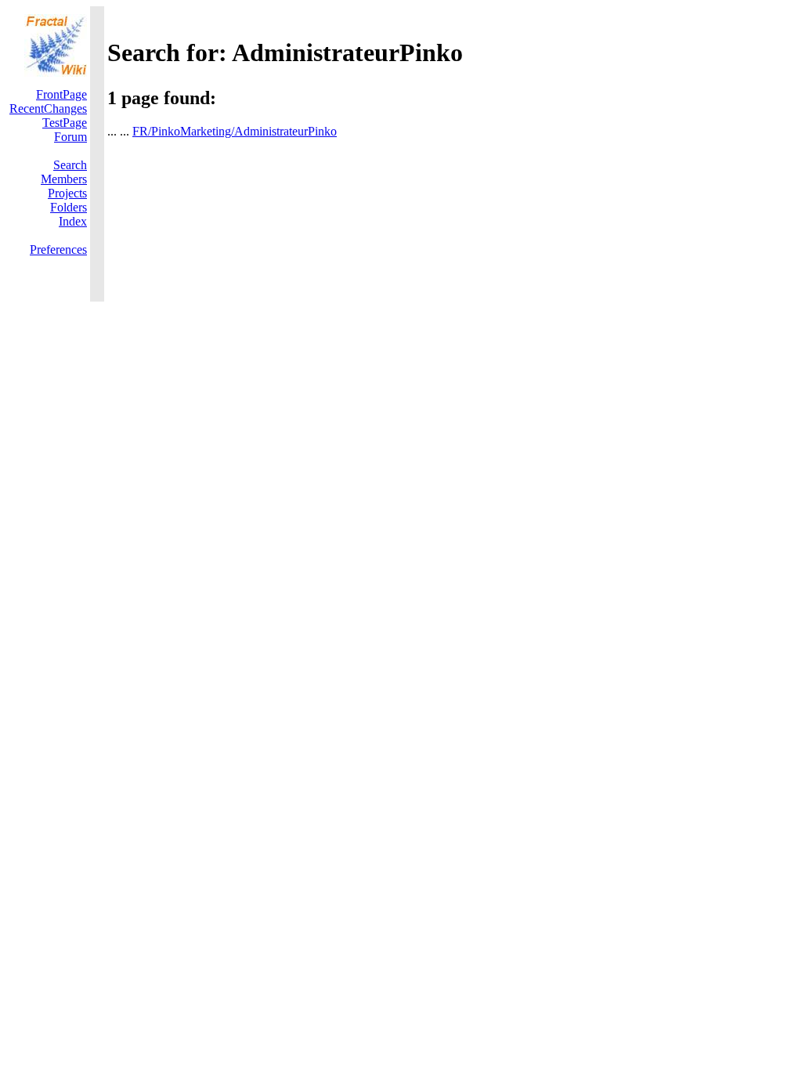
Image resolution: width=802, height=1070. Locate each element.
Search (70, 165)
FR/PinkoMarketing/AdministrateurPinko (234, 131)
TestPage (64, 122)
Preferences (58, 249)
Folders (68, 207)
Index (73, 221)
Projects (67, 193)
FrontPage (61, 94)
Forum (70, 136)
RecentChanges (48, 108)
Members (64, 179)
